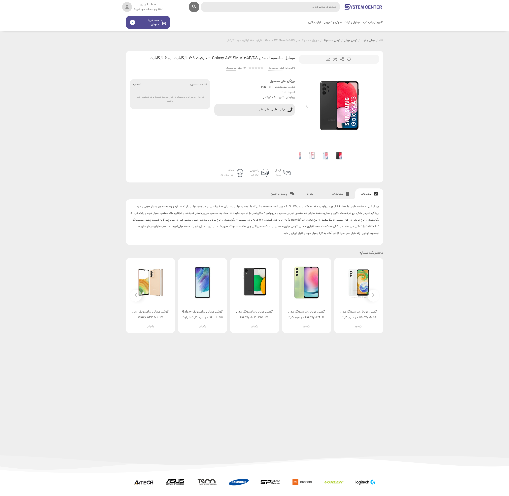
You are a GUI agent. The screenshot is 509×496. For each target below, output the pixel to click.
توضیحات (366, 194)
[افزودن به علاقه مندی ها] (347, 323)
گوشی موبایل (350, 41)
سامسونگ (231, 68)
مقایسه (335, 59)
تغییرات (328, 59)
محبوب (349, 59)
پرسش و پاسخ (279, 194)
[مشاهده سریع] (362, 323)
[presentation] (307, 107)
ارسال (342, 59)
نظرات (310, 194)
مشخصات (338, 194)
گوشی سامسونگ (331, 41)
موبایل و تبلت (368, 41)
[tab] (369, 193)
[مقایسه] (355, 323)
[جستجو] (194, 7)
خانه (381, 41)
